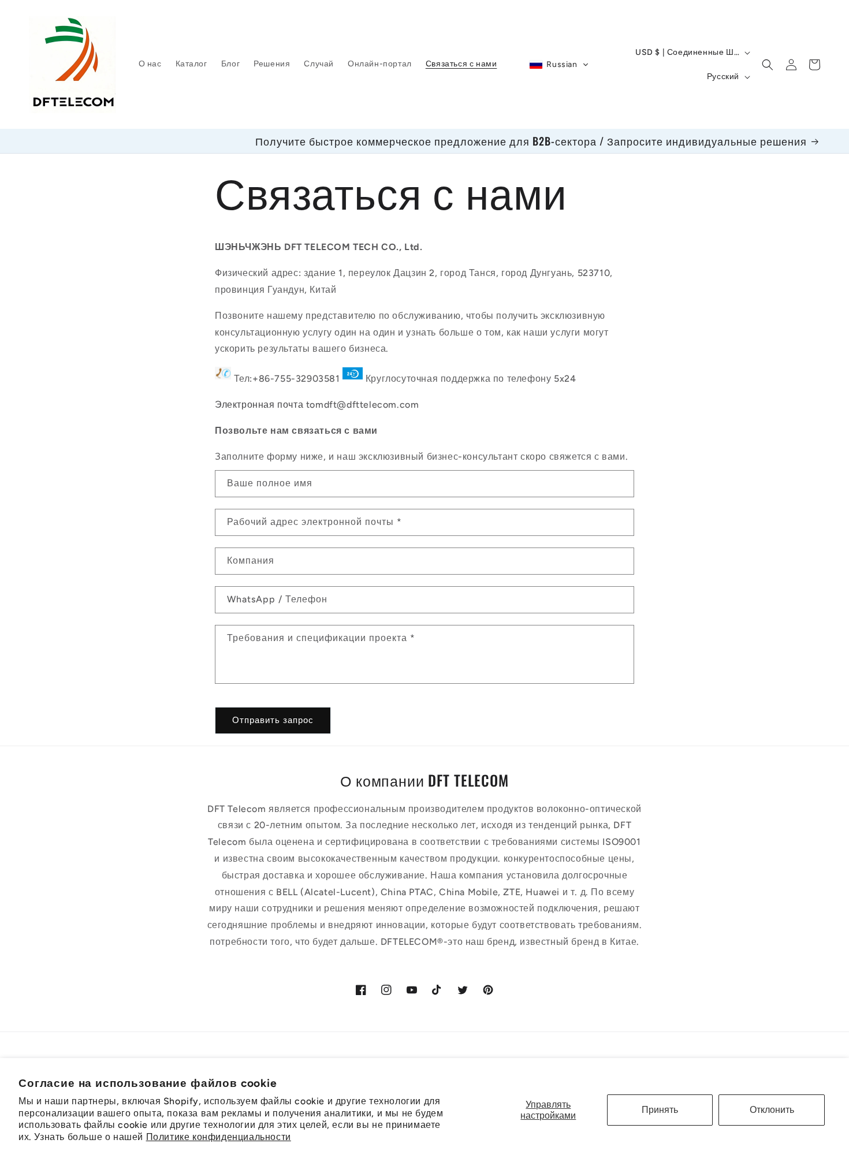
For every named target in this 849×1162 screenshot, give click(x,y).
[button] (558, 64)
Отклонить (772, 1109)
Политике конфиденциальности (218, 1136)
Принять (660, 1109)
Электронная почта (259, 404)
